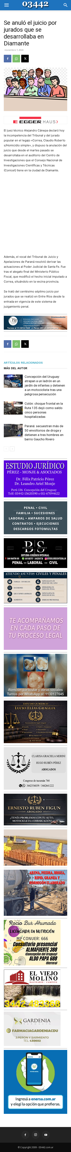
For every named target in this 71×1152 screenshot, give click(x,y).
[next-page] (12, 448)
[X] (25, 58)
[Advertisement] (35, 213)
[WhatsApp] (16, 58)
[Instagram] (35, 1135)
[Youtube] (46, 1135)
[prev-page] (6, 448)
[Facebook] (7, 58)
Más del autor (15, 368)
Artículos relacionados (23, 362)
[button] (6, 5)
